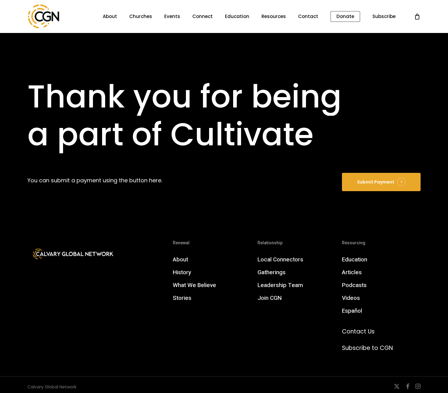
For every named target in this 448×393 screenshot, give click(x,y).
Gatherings (272, 272)
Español (352, 311)
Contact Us (358, 331)
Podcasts (354, 285)
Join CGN (270, 298)
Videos (351, 298)
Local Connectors (280, 259)
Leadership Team (280, 285)
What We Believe (194, 285)
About (180, 259)
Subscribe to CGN (367, 348)
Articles (352, 272)
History (182, 272)
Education (354, 259)
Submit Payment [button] (375, 182)
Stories (182, 298)
